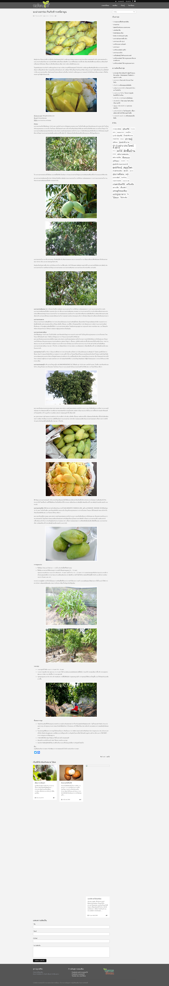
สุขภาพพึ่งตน (118, 174)
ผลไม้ (108, 756)
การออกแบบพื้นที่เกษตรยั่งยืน (121, 22)
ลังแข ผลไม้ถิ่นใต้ (66, 783)
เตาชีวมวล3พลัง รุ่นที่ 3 (119, 50)
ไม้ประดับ (123, 197)
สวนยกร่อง (116, 24)
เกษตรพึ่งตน (105, 5)
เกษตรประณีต (126, 180)
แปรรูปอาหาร (119, 194)
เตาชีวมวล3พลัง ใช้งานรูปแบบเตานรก (123, 63)
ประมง (121, 139)
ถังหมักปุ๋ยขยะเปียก (118, 33)
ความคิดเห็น (36, 945)
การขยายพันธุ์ (117, 129)
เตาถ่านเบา (116, 47)
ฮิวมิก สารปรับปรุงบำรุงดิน (120, 36)
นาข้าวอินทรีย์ (117, 135)
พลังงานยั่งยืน (117, 157)
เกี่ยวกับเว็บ (128, 1)
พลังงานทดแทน (123, 154)
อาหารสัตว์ (116, 177)
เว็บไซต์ (35, 938)
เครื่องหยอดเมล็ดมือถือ (125, 85)
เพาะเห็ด (116, 187)
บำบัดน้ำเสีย (116, 139)
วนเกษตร (123, 160)
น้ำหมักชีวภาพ (128, 135)
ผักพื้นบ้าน (129, 150)
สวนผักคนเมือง (117, 171)
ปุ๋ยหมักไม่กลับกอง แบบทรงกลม (121, 27)
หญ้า (127, 174)
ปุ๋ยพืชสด (115, 142)
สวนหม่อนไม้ (121, 1)
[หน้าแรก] (115, 1)
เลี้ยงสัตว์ (123, 187)
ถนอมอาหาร (120, 132)
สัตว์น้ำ (126, 171)
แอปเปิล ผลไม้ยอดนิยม (94, 899)
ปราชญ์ (128, 138)
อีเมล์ (35, 931)
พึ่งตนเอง (126, 157)
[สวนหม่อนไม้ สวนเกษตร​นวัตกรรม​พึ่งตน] (41, 1)
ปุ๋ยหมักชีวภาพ (124, 142)
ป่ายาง (114, 150)
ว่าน (128, 160)
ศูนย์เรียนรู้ (117, 167)
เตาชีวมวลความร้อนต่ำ (119, 44)
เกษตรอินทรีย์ (119, 184)
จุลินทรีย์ (126, 129)
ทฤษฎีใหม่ (128, 132)
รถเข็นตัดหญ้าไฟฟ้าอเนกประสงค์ (122, 55)
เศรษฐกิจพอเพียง (120, 190)
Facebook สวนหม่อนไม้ (78, 974)
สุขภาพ (131, 170)
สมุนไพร (127, 167)
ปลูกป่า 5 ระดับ (117, 77)
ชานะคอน (133, 129)
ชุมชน (114, 132)
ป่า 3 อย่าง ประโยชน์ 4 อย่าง (123, 146)
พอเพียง (115, 5)
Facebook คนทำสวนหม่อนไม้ (80, 972)
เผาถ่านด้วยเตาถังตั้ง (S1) (120, 38)
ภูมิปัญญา (116, 161)
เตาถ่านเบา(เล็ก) (117, 52)
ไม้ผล (52, 16)
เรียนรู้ (123, 5)
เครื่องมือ (130, 184)
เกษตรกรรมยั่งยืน (117, 181)
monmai (47, 16)
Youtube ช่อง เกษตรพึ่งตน (79, 976)
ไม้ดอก (116, 197)
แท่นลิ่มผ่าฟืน (117, 30)
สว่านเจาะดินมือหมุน (127, 98)
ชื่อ (34, 924)
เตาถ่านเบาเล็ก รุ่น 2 (118, 41)
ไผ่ (128, 194)
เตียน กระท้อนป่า (40, 783)
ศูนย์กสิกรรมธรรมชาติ (120, 164)
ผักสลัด (114, 154)
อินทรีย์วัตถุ (124, 177)
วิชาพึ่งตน (131, 5)
